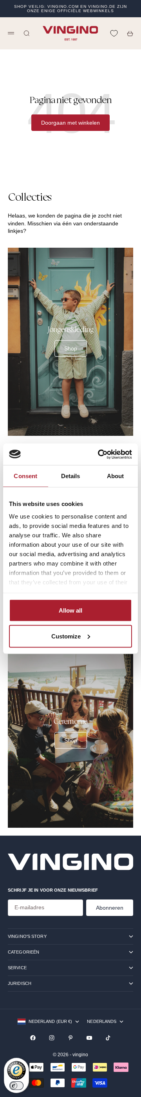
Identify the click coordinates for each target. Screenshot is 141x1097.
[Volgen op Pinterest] (70, 1038)
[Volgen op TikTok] (108, 1038)
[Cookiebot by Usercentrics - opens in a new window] (99, 454)
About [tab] (115, 476)
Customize (66, 636)
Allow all (70, 610)
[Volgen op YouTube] (89, 1038)
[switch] (16, 1085)
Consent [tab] (25, 476)
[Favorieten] (114, 33)
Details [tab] (70, 476)
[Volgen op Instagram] (52, 1038)
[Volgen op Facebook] (33, 1038)
